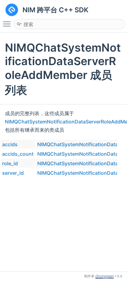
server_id (13, 173)
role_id (10, 163)
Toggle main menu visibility (8, 23)
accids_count (18, 154)
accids (10, 144)
